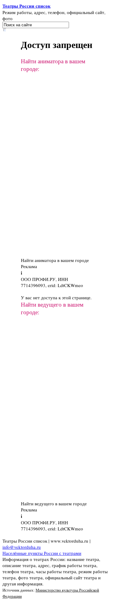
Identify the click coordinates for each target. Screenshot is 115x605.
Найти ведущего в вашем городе (54, 503)
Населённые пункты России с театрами (41, 553)
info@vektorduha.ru (21, 547)
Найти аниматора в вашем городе (55, 260)
